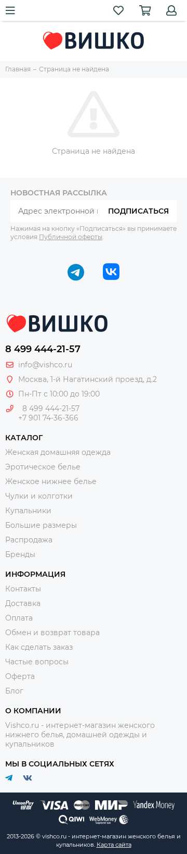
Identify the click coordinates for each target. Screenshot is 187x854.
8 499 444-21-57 (43, 349)
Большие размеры (41, 525)
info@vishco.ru (45, 364)
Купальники (28, 510)
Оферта (20, 676)
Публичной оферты (70, 237)
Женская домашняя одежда (58, 452)
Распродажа (28, 539)
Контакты (23, 588)
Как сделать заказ (39, 647)
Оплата (19, 618)
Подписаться (138, 211)
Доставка (23, 603)
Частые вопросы (37, 661)
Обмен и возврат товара (52, 632)
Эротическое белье (43, 467)
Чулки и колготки (39, 496)
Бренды (20, 554)
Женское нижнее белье (51, 481)
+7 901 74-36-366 (48, 418)
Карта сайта (114, 844)
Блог (14, 691)
